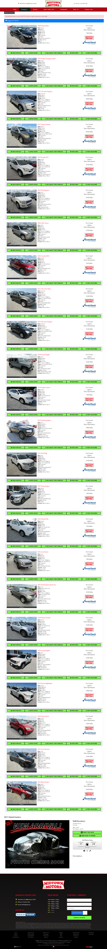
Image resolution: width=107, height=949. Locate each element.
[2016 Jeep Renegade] (22, 661)
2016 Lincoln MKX (43, 256)
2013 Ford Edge (42, 453)
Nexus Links (91, 934)
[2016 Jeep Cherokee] (22, 759)
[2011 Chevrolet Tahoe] (22, 299)
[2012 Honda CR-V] (22, 168)
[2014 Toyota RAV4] (22, 727)
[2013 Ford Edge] (22, 463)
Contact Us (61, 937)
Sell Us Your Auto (31, 932)
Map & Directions (76, 932)
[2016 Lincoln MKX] (22, 266)
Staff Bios (61, 932)
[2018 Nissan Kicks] (22, 36)
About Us (76, 9)
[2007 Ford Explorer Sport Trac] (22, 595)
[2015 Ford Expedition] (22, 431)
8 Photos (22, 81)
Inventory (24, 9)
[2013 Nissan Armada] (22, 135)
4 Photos (22, 508)
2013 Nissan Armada (44, 124)
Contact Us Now (79, 917)
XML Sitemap (91, 932)
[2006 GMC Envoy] (22, 233)
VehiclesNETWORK (52, 942)
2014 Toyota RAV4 (43, 716)
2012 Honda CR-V (43, 157)
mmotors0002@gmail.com (24, 904)
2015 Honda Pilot (43, 519)
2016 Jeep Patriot (43, 552)
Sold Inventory (76, 935)
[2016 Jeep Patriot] (22, 562)
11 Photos (22, 410)
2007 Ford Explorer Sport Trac (47, 585)
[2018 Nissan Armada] (22, 628)
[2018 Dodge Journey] (22, 398)
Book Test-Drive (16, 937)
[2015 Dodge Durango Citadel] (22, 69)
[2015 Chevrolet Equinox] (22, 332)
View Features (92, 53)
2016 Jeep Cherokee (44, 749)
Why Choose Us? (46, 932)
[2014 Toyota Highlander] (22, 694)
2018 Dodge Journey (44, 387)
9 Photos (22, 179)
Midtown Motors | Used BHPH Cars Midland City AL (60, 940)
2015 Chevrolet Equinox (45, 322)
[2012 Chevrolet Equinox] (22, 102)
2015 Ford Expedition (44, 420)
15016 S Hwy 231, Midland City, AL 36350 (28, 3)
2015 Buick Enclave (43, 782)
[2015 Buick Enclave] (22, 792)
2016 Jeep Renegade (44, 650)
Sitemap (76, 937)
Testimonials (64, 9)
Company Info (89, 9)
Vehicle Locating (31, 934)
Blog (61, 935)
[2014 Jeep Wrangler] (22, 365)
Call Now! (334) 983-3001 (81, 3)
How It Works (30, 937)
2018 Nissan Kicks (43, 26)
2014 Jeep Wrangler (44, 354)
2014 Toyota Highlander (45, 683)
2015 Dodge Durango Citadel (46, 58)
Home (14, 9)
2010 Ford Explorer (43, 190)
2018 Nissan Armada (44, 618)
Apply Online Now (49, 9)
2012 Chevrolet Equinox (45, 91)
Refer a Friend (76, 934)
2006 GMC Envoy (43, 223)
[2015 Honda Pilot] (22, 529)
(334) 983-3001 (26, 902)
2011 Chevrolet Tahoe (44, 289)
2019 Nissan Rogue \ (44, 486)
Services (35, 9)
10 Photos (22, 48)
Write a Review (46, 935)
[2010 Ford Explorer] (22, 200)
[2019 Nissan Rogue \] (22, 496)
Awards (61, 934)
